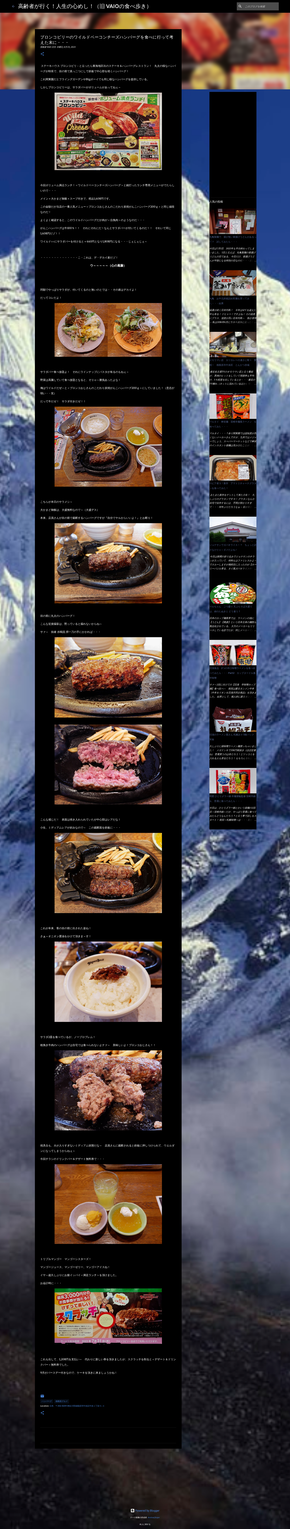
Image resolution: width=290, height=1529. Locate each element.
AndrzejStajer (154, 1517)
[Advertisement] (108, 1477)
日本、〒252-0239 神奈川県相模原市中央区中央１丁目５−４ (77, 1406)
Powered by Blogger (147, 1510)
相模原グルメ (62, 1401)
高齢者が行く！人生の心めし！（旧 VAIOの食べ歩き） (85, 6)
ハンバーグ (47, 1401)
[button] (42, 54)
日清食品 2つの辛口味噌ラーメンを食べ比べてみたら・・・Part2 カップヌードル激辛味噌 (232, 673)
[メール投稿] (42, 1397)
